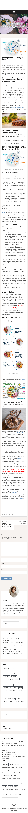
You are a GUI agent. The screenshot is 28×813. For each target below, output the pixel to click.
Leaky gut (20, 684)
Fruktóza (17, 679)
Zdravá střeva (11, 701)
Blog (11, 62)
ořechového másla (9, 448)
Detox (18, 673)
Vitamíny (18, 698)
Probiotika (11, 693)
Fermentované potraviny (9, 679)
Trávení (9, 698)
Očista (19, 690)
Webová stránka (5, 569)
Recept (5, 698)
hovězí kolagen (21, 432)
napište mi (20, 498)
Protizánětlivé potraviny (9, 695)
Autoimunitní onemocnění (9, 671)
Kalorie (15, 684)
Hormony (6, 682)
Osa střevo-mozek (12, 690)
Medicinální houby (7, 687)
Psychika (17, 695)
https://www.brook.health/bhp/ (16, 169)
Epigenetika (13, 676)
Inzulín (21, 682)
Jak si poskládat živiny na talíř (12, 651)
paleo (22, 690)
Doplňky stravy (7, 676)
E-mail (3, 563)
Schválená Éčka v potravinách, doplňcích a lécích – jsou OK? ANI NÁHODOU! (11, 638)
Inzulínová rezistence (8, 684)
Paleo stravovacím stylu (17, 107)
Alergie (12, 668)
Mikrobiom (15, 687)
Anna (8, 62)
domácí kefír (13, 436)
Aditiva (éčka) (6, 668)
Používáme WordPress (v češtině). (9, 808)
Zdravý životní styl (13, 514)
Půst (21, 695)
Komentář (3, 541)
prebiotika (6, 693)
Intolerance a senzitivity (14, 682)
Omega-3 (5, 690)
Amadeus (24, 808)
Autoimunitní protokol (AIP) (9, 673)
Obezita (20, 687)
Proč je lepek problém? (10, 649)
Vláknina (5, 701)
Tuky (13, 698)
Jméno (3, 557)
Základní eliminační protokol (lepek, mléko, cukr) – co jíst (7, 525)
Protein (16, 693)
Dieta (7, 514)
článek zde (14, 492)
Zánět (5, 704)
